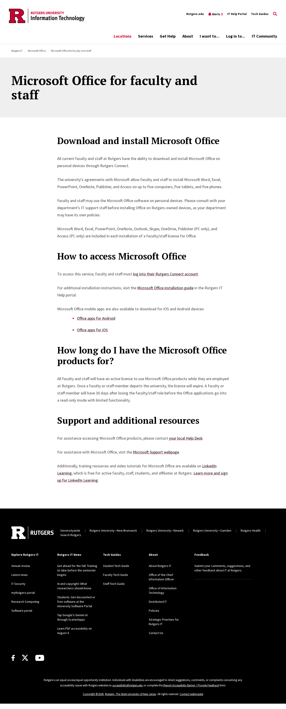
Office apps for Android (96, 318)
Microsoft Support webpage (156, 452)
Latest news (19, 575)
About (187, 36)
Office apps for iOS (92, 329)
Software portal (21, 611)
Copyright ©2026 (93, 694)
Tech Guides (260, 14)
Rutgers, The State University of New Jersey (130, 694)
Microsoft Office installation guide (165, 287)
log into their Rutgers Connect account (165, 274)
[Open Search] (275, 14)
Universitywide (70, 530)
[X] (25, 658)
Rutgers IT (17, 50)
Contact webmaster (191, 694)
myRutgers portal (23, 593)
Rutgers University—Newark (165, 530)
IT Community (264, 36)
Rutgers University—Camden (212, 530)
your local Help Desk (186, 438)
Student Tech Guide (116, 566)
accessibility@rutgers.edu (127, 685)
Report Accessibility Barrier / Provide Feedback (191, 685)
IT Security (18, 584)
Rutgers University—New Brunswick (113, 530)
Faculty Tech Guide (115, 575)
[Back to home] (32, 532)
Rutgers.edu (195, 14)
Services (145, 36)
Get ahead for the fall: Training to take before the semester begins (77, 570)
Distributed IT (158, 602)
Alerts (217, 14)
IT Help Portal (237, 14)
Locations (122, 36)
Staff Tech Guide (114, 584)
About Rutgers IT (160, 566)
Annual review (20, 566)
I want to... (209, 36)
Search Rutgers (70, 535)
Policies (154, 611)
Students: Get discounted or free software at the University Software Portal (76, 601)
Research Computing (25, 602)
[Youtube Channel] (39, 658)
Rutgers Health (251, 530)
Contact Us (156, 633)
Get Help (168, 36)
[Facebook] (13, 658)
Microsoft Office (37, 50)
